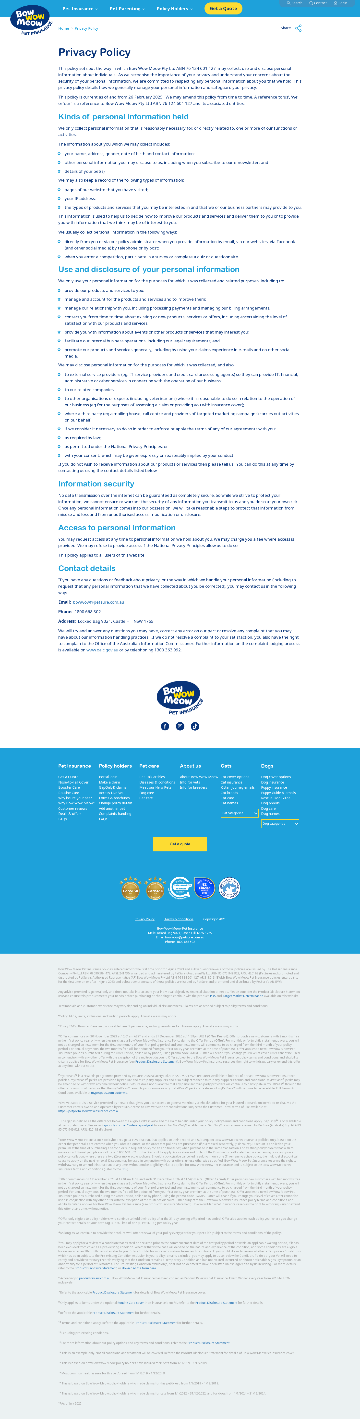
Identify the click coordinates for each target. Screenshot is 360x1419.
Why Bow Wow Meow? (76, 803)
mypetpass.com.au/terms (109, 1093)
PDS (213, 996)
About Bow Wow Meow (199, 776)
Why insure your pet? (75, 798)
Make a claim (109, 782)
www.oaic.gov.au (102, 650)
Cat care (146, 798)
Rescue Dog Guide (275, 798)
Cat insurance (231, 782)
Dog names (270, 813)
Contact (320, 2)
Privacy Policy (86, 28)
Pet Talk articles (152, 776)
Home (63, 28)
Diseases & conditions (157, 782)
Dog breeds (270, 803)
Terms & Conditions (178, 919)
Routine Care (68, 792)
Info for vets (190, 782)
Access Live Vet (111, 792)
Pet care (149, 766)
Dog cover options (276, 776)
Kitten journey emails (238, 787)
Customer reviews (72, 808)
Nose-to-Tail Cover (73, 782)
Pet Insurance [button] (78, 9)
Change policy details (115, 803)
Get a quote (180, 844)
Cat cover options (235, 776)
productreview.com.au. (95, 1278)
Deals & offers (70, 813)
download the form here (139, 1268)
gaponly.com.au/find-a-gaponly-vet (128, 1125)
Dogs (267, 766)
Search (297, 2)
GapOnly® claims (112, 787)
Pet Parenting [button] (126, 9)
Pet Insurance (74, 766)
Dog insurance (272, 782)
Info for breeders (193, 787)
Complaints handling (115, 813)
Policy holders (115, 766)
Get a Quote (223, 8)
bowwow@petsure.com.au (98, 602)
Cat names (229, 803)
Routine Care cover (131, 1303)
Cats (226, 766)
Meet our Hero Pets (155, 787)
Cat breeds (229, 792)
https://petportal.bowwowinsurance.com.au (89, 1111)
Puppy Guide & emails (278, 792)
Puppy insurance (274, 787)
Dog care (146, 792)
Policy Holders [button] (173, 9)
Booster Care (69, 787)
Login (342, 2)
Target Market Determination (243, 996)
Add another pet (112, 808)
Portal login (108, 776)
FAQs (62, 819)
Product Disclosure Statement (156, 1061)
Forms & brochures (114, 798)
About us (190, 766)
